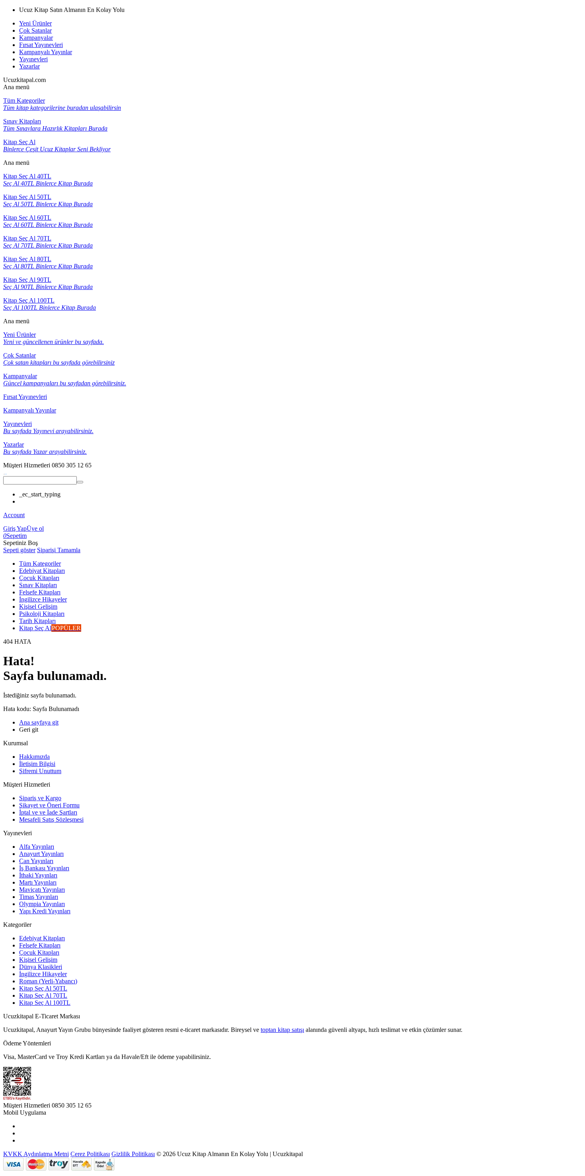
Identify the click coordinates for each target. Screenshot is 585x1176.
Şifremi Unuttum (40, 771)
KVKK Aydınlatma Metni (36, 1154)
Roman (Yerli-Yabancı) (48, 981)
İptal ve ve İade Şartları (48, 812)
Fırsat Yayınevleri (41, 44)
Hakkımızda (34, 756)
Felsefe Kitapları (39, 945)
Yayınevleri (33, 59)
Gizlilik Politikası (133, 1154)
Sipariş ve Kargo (40, 798)
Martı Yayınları (38, 882)
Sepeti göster (19, 550)
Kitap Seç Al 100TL (44, 1002)
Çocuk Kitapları (39, 952)
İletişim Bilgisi (37, 763)
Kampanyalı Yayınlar (45, 52)
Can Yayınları (36, 861)
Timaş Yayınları (38, 896)
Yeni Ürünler (35, 23)
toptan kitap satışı (282, 1029)
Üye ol (35, 528)
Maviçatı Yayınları (42, 889)
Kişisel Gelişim (38, 959)
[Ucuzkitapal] (5, 472)
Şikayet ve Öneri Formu (49, 805)
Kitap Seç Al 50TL (43, 988)
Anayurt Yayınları (41, 853)
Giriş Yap (15, 528)
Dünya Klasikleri (40, 966)
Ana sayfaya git (38, 722)
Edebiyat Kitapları (42, 938)
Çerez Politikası (90, 1154)
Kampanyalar (36, 37)
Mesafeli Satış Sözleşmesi (51, 819)
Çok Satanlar (35, 30)
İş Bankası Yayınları (44, 868)
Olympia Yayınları (42, 904)
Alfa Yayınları (36, 846)
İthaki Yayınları (38, 875)
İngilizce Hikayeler (43, 974)
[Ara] (80, 482)
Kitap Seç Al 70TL (43, 995)
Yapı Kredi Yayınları (44, 911)
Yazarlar (29, 66)
